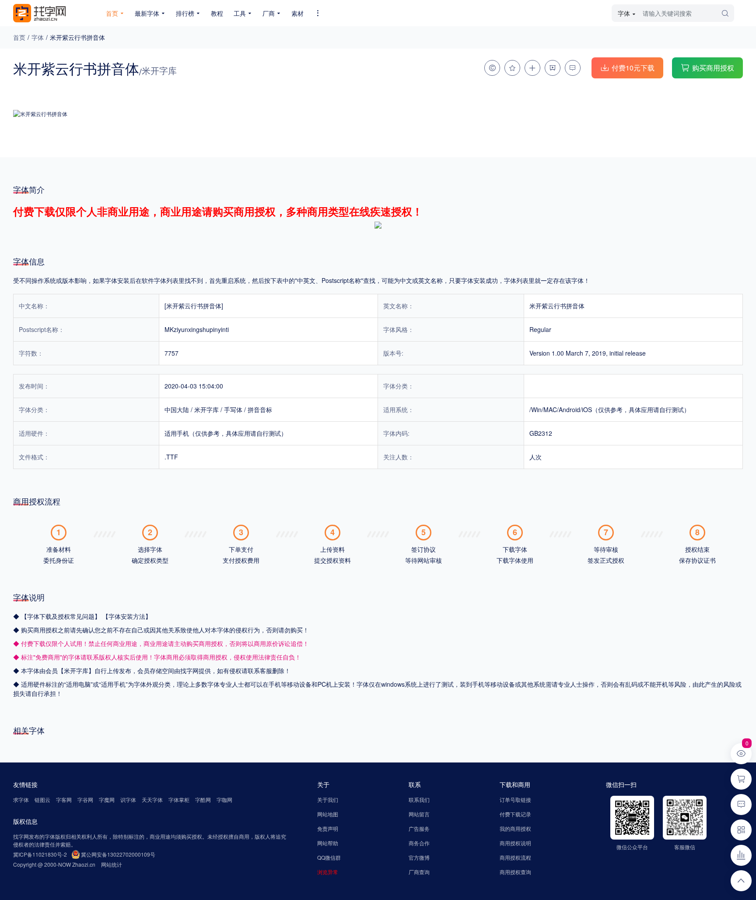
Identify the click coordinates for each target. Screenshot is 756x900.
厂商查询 (419, 871)
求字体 (21, 799)
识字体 (128, 799)
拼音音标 (260, 409)
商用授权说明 (515, 843)
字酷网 (203, 799)
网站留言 (419, 814)
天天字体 (152, 799)
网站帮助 (327, 843)
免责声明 (327, 828)
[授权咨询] (492, 68)
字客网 (64, 799)
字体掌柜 (178, 799)
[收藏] (512, 68)
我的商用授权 (515, 828)
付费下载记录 (515, 814)
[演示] (552, 68)
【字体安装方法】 (126, 616)
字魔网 (107, 799)
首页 (19, 37)
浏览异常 (327, 871)
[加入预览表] (532, 68)
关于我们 (327, 799)
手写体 (233, 409)
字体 (38, 37)
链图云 (42, 799)
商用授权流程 (515, 857)
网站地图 (327, 814)
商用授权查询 (515, 871)
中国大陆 (176, 409)
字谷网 (85, 799)
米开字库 (206, 409)
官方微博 (419, 857)
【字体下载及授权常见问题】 (61, 616)
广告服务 (419, 828)
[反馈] (573, 68)
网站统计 (111, 864)
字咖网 (224, 799)
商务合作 (419, 843)
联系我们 (419, 799)
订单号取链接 (515, 799)
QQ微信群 (329, 857)
